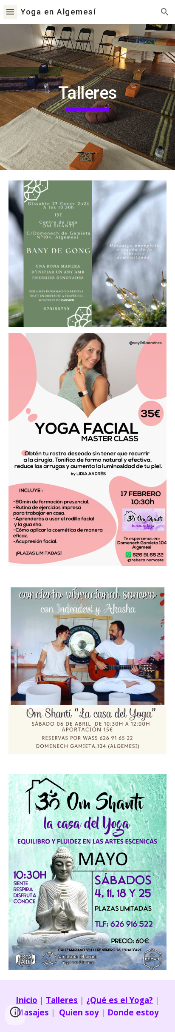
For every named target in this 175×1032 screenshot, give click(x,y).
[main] (87, 97)
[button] (10, 11)
